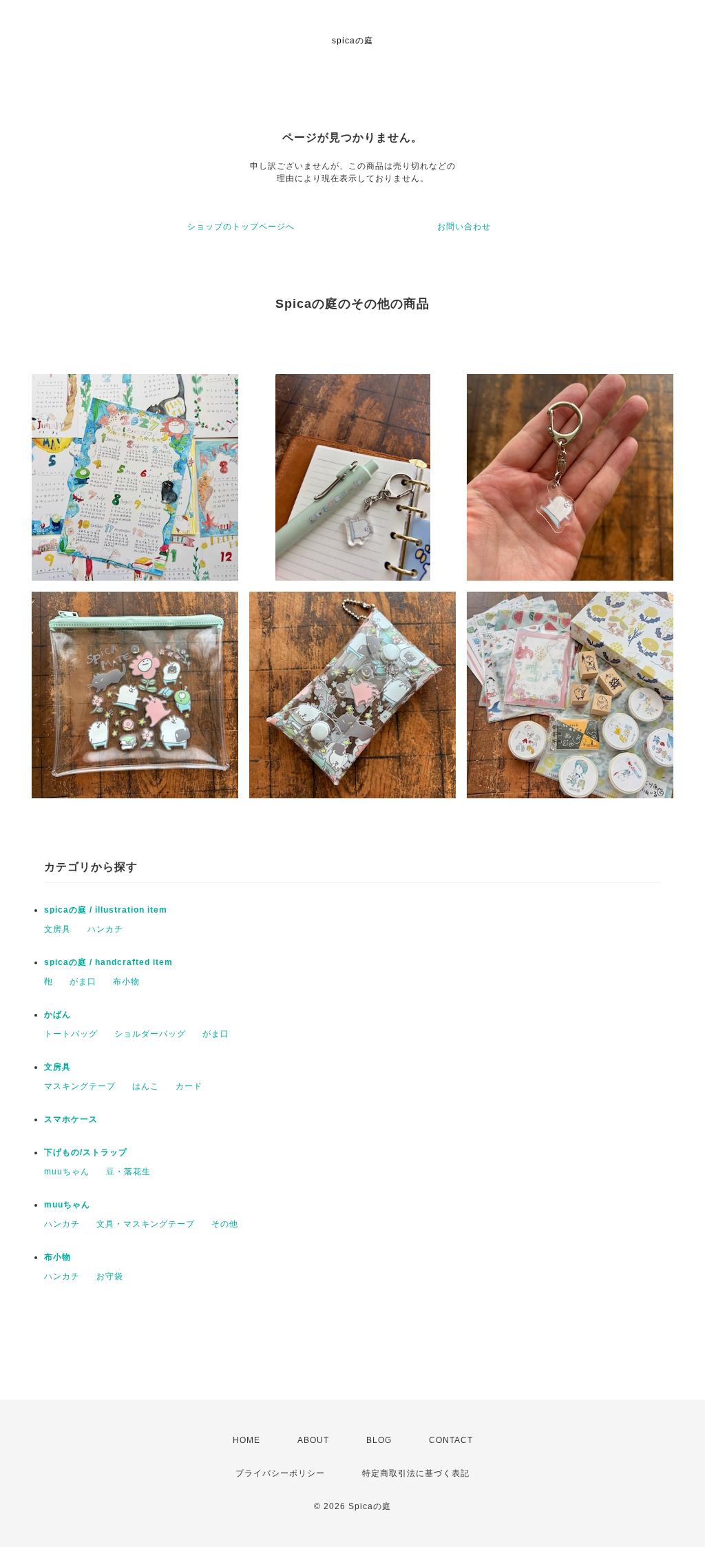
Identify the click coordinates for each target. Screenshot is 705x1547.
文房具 (57, 929)
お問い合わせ (464, 226)
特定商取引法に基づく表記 (416, 1473)
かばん (57, 1014)
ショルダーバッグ (150, 1034)
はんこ (145, 1086)
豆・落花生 (128, 1171)
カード (189, 1086)
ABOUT (313, 1440)
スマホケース (71, 1119)
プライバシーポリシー (280, 1473)
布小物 (126, 981)
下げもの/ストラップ (85, 1152)
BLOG (379, 1440)
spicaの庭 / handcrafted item (108, 962)
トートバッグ (71, 1034)
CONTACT (451, 1440)
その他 (224, 1224)
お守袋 (109, 1276)
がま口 (83, 981)
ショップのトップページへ (241, 226)
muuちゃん (67, 1171)
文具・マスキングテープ (145, 1224)
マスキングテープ (80, 1086)
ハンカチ (105, 929)
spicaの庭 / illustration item (105, 910)
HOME (246, 1440)
